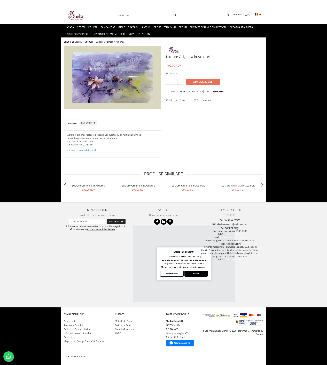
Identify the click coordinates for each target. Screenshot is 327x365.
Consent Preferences (75, 356)
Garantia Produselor (125, 329)
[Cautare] (175, 15)
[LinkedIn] (164, 222)
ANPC (118, 333)
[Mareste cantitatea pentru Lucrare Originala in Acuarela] (179, 82)
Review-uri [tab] (88, 122)
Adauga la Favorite (178, 100)
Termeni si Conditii (73, 325)
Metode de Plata (123, 321)
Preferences (172, 273)
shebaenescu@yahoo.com (231, 224)
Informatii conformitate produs (82, 150)
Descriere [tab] (71, 123)
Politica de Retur (123, 325)
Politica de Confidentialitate (101, 229)
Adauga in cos (203, 81)
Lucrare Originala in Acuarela (89, 185)
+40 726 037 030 (234, 234)
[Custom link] (173, 49)
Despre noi (69, 321)
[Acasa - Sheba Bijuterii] (81, 15)
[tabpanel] (112, 77)
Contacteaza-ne (182, 343)
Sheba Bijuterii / (73, 41)
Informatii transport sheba (77, 333)
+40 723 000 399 (234, 259)
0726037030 (232, 219)
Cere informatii (204, 100)
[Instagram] (170, 222)
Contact (68, 337)
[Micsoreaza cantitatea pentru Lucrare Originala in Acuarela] (168, 82)
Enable (196, 273)
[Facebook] (157, 222)
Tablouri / (89, 41)
